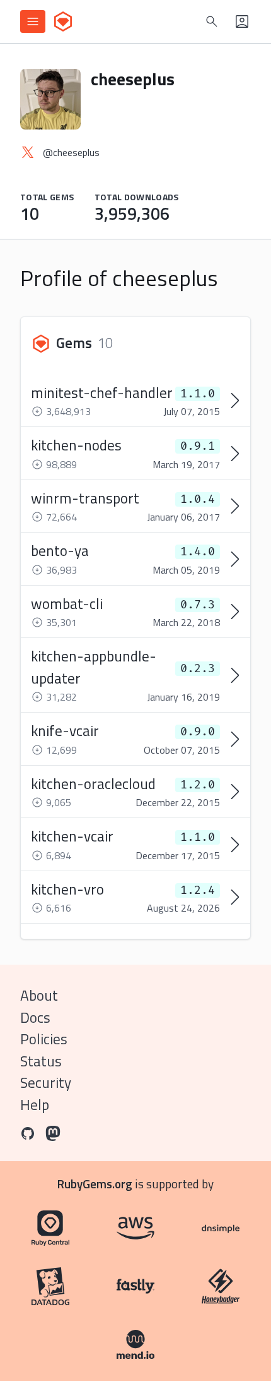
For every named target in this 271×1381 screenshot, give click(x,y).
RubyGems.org (94, 1183)
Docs (35, 1017)
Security (45, 1082)
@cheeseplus (71, 152)
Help (34, 1105)
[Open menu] (32, 21)
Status (41, 1061)
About (39, 995)
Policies (43, 1039)
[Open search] (211, 21)
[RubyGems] (63, 21)
